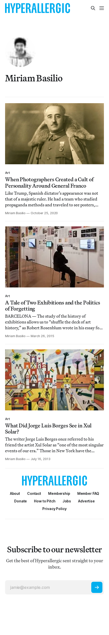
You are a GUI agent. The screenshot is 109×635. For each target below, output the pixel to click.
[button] (59, 493)
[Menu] (102, 8)
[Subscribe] (96, 587)
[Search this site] (93, 8)
